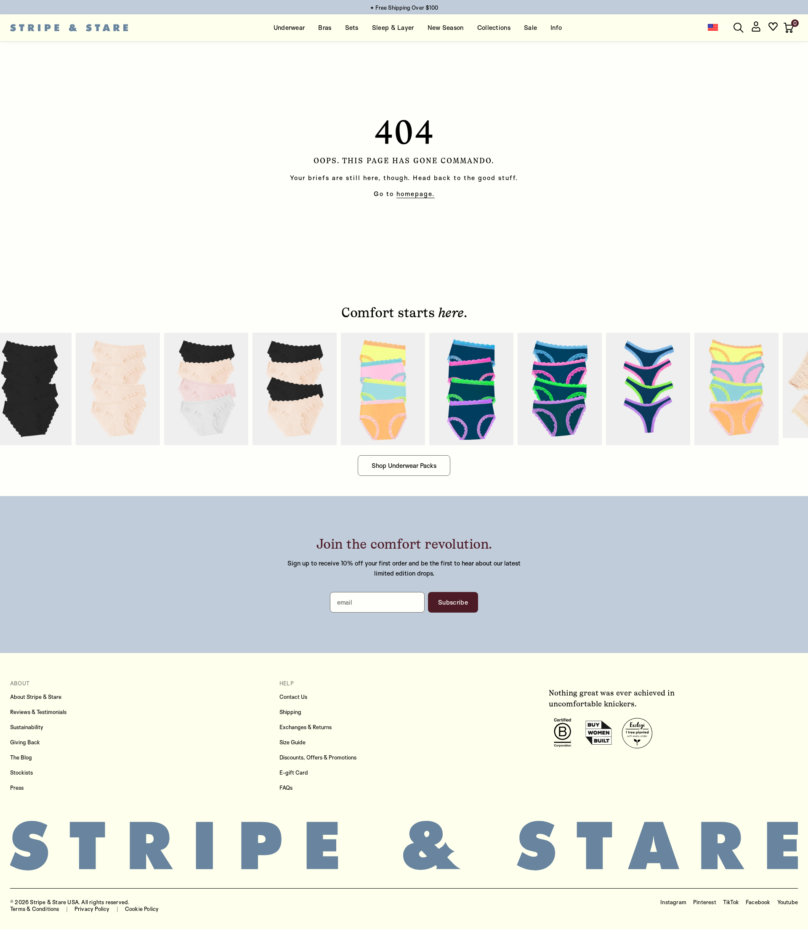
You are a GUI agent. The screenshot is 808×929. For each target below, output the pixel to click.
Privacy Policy (92, 908)
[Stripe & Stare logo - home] (69, 28)
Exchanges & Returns (305, 727)
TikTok (731, 902)
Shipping (290, 712)
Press (17, 787)
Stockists (21, 772)
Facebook (758, 902)
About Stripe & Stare (35, 696)
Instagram (673, 902)
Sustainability (26, 727)
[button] (789, 28)
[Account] (756, 28)
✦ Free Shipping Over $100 (404, 7)
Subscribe (453, 602)
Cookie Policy (142, 908)
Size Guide (292, 742)
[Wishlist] (773, 28)
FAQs (285, 787)
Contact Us (293, 696)
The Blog (21, 757)
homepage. (415, 194)
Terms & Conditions (34, 908)
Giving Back (25, 742)
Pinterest (704, 902)
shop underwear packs (404, 466)
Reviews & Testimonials (38, 712)
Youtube (787, 902)
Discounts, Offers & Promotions (317, 757)
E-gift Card (293, 772)
